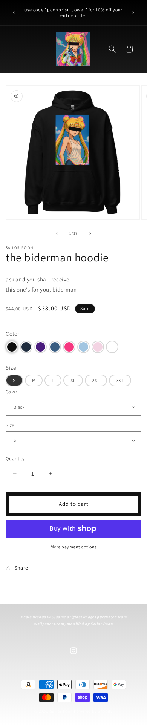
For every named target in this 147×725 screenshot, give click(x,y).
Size (10, 425)
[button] (15, 49)
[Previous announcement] (14, 12)
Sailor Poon (61, 711)
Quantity (15, 458)
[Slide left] (57, 233)
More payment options (74, 547)
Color (11, 392)
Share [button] (21, 567)
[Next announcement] (133, 12)
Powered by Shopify (93, 711)
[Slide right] (90, 233)
